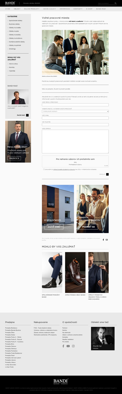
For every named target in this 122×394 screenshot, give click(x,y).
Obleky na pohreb (15, 45)
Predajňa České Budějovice (13, 353)
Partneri (64, 328)
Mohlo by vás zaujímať (14, 59)
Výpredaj (12, 71)
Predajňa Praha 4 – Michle (13, 337)
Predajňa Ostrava (10, 346)
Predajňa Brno (9, 344)
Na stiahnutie (66, 332)
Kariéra (64, 330)
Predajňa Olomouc (11, 348)
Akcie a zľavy (13, 64)
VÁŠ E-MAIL (45, 115)
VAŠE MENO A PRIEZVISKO (50, 102)
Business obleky (14, 24)
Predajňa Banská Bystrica (13, 330)
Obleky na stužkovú (15, 38)
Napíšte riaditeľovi (67, 339)
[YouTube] (68, 346)
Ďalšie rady (21, 115)
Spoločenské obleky (15, 20)
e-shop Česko (9, 367)
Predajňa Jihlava (10, 362)
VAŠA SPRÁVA (46, 128)
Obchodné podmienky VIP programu (45, 335)
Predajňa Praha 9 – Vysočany (14, 341)
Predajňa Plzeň (9, 355)
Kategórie (12, 16)
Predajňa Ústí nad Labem (13, 358)
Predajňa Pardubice (11, 351)
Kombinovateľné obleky (17, 42)
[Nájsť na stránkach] (115, 3)
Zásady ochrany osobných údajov (44, 332)
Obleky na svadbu (15, 27)
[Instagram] (73, 346)
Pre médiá (65, 341)
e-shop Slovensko (10, 364)
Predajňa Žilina (9, 332)
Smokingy (12, 49)
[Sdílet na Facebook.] (103, 239)
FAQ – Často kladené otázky (42, 328)
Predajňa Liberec (10, 360)
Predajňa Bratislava (11, 328)
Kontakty (65, 337)
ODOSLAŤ (102, 174)
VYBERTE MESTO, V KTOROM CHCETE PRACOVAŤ (57, 108)
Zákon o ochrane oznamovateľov (72, 335)
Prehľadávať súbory (75, 164)
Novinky (11, 67)
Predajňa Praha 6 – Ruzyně (13, 339)
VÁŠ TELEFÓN (46, 122)
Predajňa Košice (10, 335)
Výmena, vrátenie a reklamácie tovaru (45, 330)
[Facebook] (63, 346)
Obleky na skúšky (15, 34)
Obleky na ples (14, 31)
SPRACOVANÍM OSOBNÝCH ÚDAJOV (64, 169)
